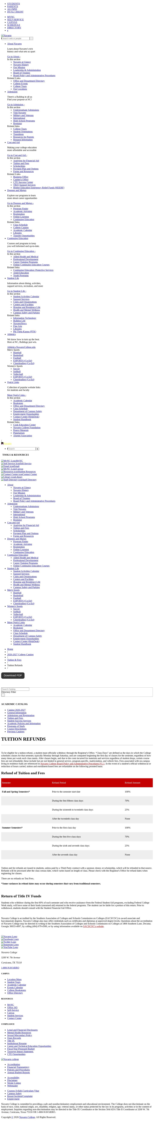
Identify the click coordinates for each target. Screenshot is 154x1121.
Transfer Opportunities (24, 235)
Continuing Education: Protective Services (33, 270)
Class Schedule (20, 225)
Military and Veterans (23, 115)
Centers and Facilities (23, 304)
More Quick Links (16, 622)
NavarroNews (20, 323)
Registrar (17, 123)
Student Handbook (22, 419)
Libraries (17, 233)
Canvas (10, 1013)
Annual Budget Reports (18, 1072)
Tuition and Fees (21, 163)
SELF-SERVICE (15, 19)
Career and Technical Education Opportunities (29, 1046)
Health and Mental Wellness (26, 310)
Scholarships (19, 166)
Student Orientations (23, 131)
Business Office (20, 177)
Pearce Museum (20, 430)
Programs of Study (16, 726)
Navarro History (21, 64)
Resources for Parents (23, 137)
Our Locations (20, 89)
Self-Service (13, 1010)
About (10, 485)
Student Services (15, 1015)
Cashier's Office (20, 179)
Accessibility (13, 1077)
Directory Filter (8, 692)
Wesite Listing (14, 1083)
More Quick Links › (16, 395)
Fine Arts (17, 326)
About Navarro (14, 43)
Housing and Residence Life (26, 307)
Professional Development (25, 259)
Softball (17, 371)
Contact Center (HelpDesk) (26, 416)
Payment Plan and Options (25, 168)
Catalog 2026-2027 (16, 710)
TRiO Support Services (24, 185)
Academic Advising (22, 211)
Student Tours (13, 982)
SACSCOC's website (93, 926)
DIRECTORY (14, 27)
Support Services (21, 299)
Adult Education (21, 273)
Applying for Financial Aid (26, 160)
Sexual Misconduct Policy (19, 1035)
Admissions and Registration (20, 715)
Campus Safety (14, 1093)
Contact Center (14, 1018)
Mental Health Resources (19, 1032)
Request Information (23, 139)
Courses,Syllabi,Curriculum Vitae (23, 1091)
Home (10, 649)
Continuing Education (23, 219)
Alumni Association (22, 435)
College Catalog (21, 227)
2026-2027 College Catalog (20, 654)
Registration (19, 214)
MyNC (10, 1004)
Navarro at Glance (22, 62)
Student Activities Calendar (26, 296)
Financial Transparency (18, 1067)
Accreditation (13, 1064)
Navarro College (27, 1117)
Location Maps (14, 979)
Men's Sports (13, 590)
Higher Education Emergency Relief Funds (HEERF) (38, 187)
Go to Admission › (16, 104)
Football (17, 358)
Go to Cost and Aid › (17, 155)
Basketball (18, 355)
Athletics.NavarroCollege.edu (21, 347)
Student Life (13, 278)
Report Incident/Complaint (19, 1096)
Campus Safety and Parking (26, 312)
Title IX (11, 1040)
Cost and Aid (13, 142)
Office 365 (12, 1007)
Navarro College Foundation (26, 427)
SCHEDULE (13, 25)
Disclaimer (12, 1080)
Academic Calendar (22, 230)
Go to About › (13, 56)
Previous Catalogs (15, 731)
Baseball (17, 352)
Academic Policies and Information (24, 723)
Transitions (18, 134)
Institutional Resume (17, 1043)
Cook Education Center (24, 425)
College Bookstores (16, 990)
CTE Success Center (23, 182)
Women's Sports (15, 606)
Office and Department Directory (29, 81)
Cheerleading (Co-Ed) (23, 363)
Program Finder (20, 208)
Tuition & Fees (14, 660)
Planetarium (19, 433)
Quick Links (13, 382)
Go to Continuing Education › (21, 251)
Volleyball (18, 374)
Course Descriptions (16, 729)
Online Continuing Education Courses (31, 264)
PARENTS (12, 6)
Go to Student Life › (16, 291)
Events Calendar (15, 987)
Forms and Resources (23, 171)
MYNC (11, 17)
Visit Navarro (19, 112)
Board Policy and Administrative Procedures (34, 75)
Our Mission (19, 67)
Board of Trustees (21, 73)
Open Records (14, 1038)
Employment (13, 1099)
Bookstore (18, 403)
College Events (20, 83)
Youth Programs (21, 275)
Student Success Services (19, 720)
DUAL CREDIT (15, 11)
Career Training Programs (25, 262)
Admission (12, 91)
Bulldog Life (19, 320)
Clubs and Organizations (25, 302)
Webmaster (12, 1085)
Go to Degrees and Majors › (20, 203)
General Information (16, 712)
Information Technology (24, 318)
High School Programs (24, 120)
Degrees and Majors (16, 190)
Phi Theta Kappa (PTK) (24, 331)
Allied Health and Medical (25, 256)
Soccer (16, 368)
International (19, 118)
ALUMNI (12, 9)
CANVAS (12, 22)
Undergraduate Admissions (26, 110)
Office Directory (15, 993)
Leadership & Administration (27, 70)
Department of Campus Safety (27, 411)
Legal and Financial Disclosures (22, 1030)
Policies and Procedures (18, 1070)
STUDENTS (13, 3)
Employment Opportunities (26, 414)
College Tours (20, 86)
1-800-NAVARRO (10, 967)
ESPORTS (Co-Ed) (22, 360)
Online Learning (21, 216)
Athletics (11, 334)
